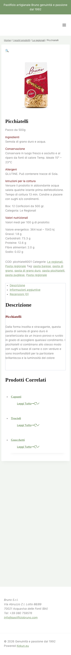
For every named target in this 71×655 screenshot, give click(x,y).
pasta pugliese (15, 275)
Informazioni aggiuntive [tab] (25, 289)
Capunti (16, 396)
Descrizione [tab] (17, 285)
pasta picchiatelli (53, 270)
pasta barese (42, 266)
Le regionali (55, 261)
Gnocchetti (18, 440)
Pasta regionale (15, 266)
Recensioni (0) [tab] (19, 294)
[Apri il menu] (66, 25)
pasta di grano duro (28, 270)
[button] (7, 50)
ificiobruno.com (21, 617)
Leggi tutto (24, 403)
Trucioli (16, 418)
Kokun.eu (23, 645)
